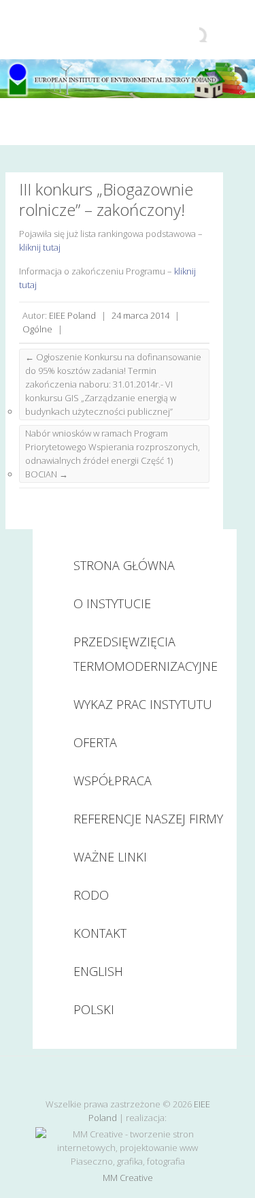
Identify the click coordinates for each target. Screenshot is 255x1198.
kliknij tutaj (40, 247)
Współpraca (112, 780)
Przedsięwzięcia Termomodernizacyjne (145, 653)
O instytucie (112, 603)
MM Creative (128, 1177)
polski (93, 1009)
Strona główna (124, 565)
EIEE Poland (72, 315)
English (98, 971)
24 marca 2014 (140, 315)
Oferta (95, 742)
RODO (91, 895)
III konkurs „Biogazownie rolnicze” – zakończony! (106, 199)
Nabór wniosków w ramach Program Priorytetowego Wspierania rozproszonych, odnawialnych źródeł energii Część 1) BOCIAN (112, 453)
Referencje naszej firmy (148, 818)
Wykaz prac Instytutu (142, 704)
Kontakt (99, 933)
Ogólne (37, 329)
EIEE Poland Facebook (128, 1080)
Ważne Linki (110, 857)
